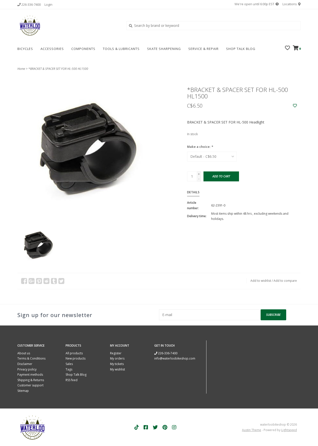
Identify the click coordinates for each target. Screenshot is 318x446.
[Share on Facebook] (24, 281)
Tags (69, 369)
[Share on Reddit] (46, 281)
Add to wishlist (260, 281)
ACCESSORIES (52, 48)
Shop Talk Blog (240, 48)
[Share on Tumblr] (54, 281)
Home (21, 69)
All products (74, 353)
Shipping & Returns (30, 380)
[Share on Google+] (32, 281)
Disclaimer (24, 364)
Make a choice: (200, 147)
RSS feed (72, 380)
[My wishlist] (287, 48)
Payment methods (30, 374)
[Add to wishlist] (295, 105)
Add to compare (285, 281)
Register (115, 353)
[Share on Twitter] (61, 281)
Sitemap (23, 391)
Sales (69, 364)
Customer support (30, 385)
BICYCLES (25, 48)
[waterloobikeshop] (68, 25)
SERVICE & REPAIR (203, 48)
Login (48, 4)
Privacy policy (27, 369)
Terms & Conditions (31, 358)
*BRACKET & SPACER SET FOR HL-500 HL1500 (58, 69)
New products (75, 358)
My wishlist (117, 369)
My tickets (117, 364)
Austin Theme (251, 430)
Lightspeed (289, 430)
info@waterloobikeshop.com (174, 358)
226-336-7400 (167, 353)
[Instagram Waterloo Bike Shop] (174, 427)
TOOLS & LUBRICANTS (121, 48)
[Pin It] (39, 281)
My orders (117, 358)
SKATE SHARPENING (164, 48)
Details (193, 192)
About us (23, 353)
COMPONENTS (83, 48)
